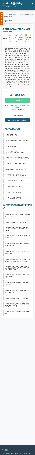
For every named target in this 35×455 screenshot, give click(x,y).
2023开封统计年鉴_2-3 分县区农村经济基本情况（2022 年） (17, 291)
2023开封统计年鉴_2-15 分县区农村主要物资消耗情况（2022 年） (17, 305)
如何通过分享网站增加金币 (17, 109)
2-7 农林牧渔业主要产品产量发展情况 (15, 163)
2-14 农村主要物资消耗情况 (13, 198)
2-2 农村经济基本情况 (11, 135)
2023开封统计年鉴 (11, 14)
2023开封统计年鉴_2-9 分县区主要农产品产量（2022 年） (17, 237)
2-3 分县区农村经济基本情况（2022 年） (16, 141)
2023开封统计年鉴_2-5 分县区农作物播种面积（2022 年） (17, 215)
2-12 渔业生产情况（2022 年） (14, 186)
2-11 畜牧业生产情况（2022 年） (14, 181)
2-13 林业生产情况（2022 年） (14, 192)
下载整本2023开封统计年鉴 (19, 120)
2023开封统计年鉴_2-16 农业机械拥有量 (16, 298)
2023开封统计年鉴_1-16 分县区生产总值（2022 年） (16, 284)
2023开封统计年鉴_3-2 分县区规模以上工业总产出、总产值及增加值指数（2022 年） (17, 260)
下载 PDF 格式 (18, 100)
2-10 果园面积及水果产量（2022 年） (16, 175)
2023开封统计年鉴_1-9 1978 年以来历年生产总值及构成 (17, 276)
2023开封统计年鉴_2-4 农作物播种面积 (16, 222)
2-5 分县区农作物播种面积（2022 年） (16, 152)
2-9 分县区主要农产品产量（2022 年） (16, 169)
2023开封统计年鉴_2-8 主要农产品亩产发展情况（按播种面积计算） (17, 268)
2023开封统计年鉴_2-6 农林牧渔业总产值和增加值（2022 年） (17, 245)
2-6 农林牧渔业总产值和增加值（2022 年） (17, 158)
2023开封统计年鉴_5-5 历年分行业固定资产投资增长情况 (17, 252)
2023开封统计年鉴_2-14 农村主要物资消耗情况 (17, 313)
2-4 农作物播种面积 (10, 146)
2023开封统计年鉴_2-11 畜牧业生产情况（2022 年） (16, 229)
